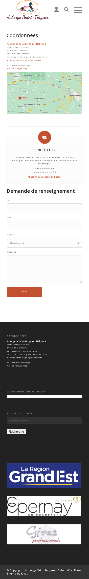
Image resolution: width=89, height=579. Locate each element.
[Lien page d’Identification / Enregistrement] (54, 10)
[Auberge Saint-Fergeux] (37, 10)
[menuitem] (54, 10)
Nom (10, 200)
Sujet (10, 234)
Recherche (16, 431)
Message (12, 252)
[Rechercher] (64, 10)
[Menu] (75, 10)
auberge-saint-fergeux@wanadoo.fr (24, 60)
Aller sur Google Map (17, 68)
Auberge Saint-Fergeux (40, 570)
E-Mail (11, 217)
